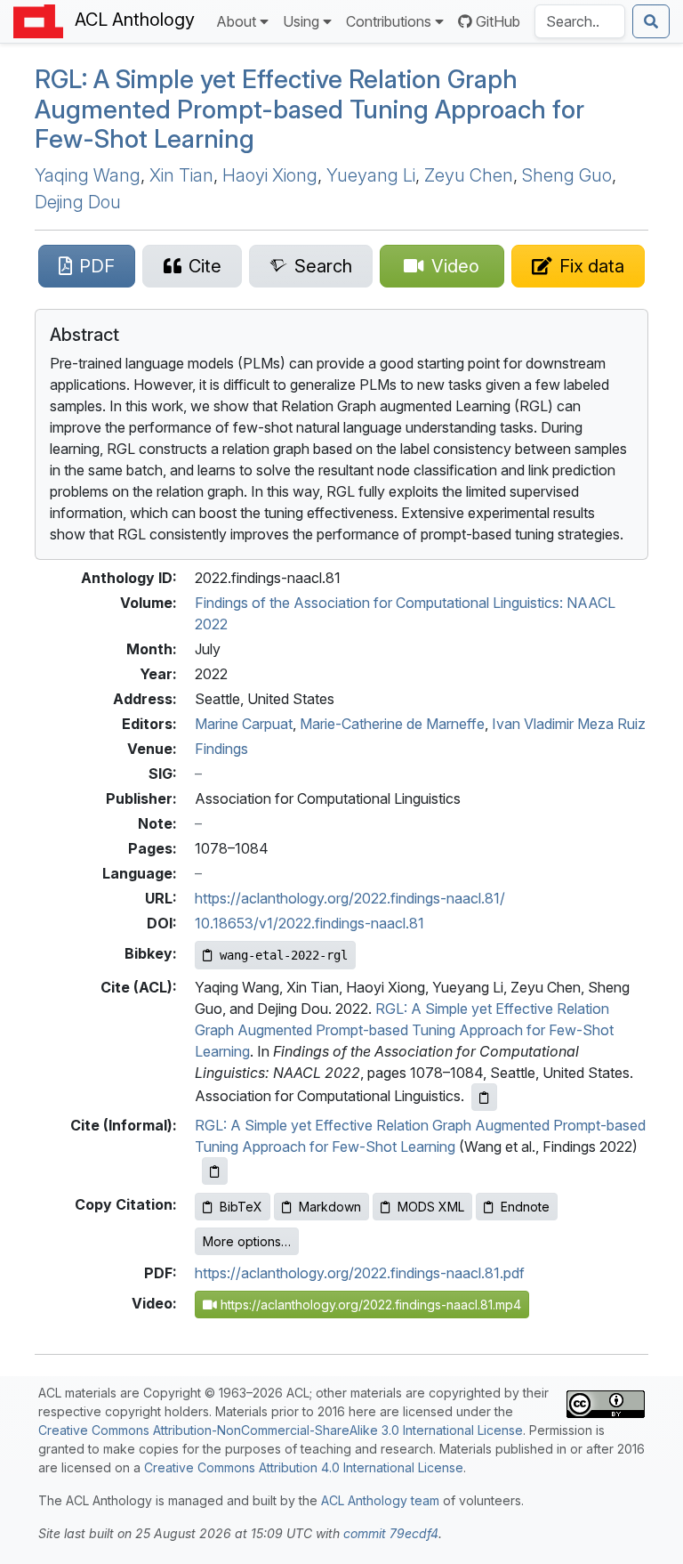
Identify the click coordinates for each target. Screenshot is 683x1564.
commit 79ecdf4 (390, 1533)
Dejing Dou (78, 202)
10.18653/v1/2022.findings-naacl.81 (309, 923)
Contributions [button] (388, 21)
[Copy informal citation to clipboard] (215, 1171)
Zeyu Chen (468, 175)
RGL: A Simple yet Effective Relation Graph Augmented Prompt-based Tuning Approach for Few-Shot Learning (404, 1030)
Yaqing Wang (88, 175)
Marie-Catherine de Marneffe (392, 724)
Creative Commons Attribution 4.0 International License (303, 1467)
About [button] (236, 21)
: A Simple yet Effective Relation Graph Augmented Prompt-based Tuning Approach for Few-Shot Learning (309, 109)
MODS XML (431, 1206)
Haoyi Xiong (269, 175)
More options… (247, 1241)
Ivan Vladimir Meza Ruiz (569, 724)
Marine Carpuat (244, 724)
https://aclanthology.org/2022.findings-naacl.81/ (350, 898)
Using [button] (301, 21)
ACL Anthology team (380, 1500)
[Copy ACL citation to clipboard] (484, 1097)
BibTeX (241, 1206)
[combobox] (579, 21)
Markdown (330, 1206)
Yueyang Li (370, 175)
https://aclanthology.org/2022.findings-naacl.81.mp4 (369, 1304)
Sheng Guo (567, 175)
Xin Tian (181, 175)
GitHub (498, 21)
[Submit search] (651, 21)
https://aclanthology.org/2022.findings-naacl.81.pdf (360, 1273)
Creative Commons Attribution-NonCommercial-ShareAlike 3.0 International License (280, 1430)
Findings (221, 749)
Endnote (525, 1206)
